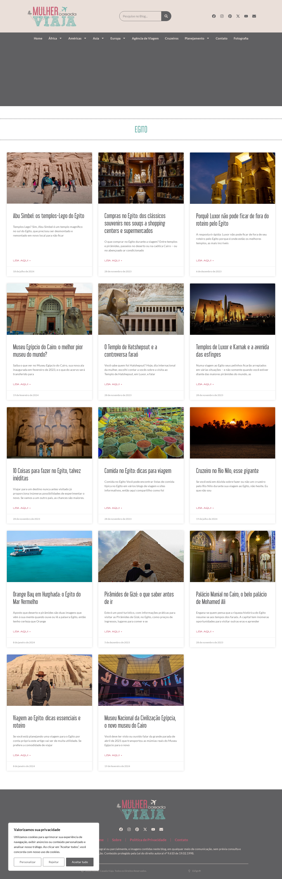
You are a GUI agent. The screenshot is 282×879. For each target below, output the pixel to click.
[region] (53, 847)
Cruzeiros (172, 38)
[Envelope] (254, 16)
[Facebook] (214, 16)
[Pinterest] (230, 16)
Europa (115, 38)
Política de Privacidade (148, 840)
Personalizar (28, 862)
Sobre (116, 840)
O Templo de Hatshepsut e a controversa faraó (130, 350)
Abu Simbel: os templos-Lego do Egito (48, 215)
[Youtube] (246, 16)
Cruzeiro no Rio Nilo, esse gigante (227, 470)
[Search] (166, 16)
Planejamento (194, 38)
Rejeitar (54, 862)
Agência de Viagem (145, 38)
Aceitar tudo (80, 862)
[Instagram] (222, 16)
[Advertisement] (141, 74)
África (53, 38)
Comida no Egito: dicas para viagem (137, 470)
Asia (96, 38)
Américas (75, 38)
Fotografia (241, 38)
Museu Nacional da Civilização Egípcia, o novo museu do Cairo (140, 721)
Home (38, 38)
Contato (221, 38)
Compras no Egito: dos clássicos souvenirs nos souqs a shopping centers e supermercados (135, 223)
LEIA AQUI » (22, 260)
